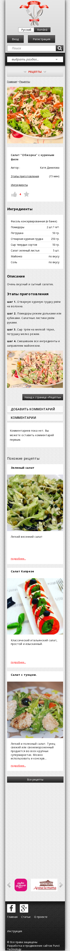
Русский (26, 29)
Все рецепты (35, 779)
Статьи (25, 917)
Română (42, 29)
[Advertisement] (35, 825)
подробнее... (18, 558)
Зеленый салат (23, 467)
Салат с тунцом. (24, 675)
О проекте (40, 917)
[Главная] (34, 24)
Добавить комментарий (33, 409)
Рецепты (24, 81)
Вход (15, 39)
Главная (12, 81)
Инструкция (14, 931)
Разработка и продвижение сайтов (29, 945)
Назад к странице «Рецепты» (42, 397)
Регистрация (41, 39)
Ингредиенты (19, 185)
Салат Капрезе (22, 571)
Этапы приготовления (25, 176)
